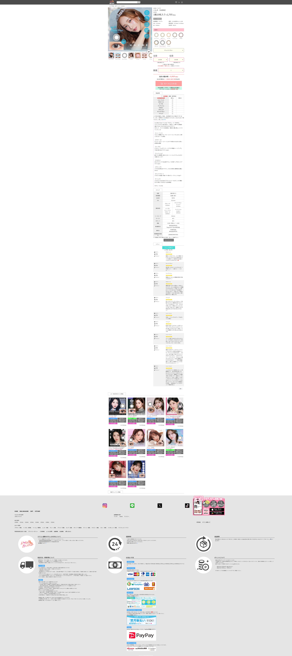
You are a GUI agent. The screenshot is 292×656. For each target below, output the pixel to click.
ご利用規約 (42, 531)
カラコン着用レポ (206, 522)
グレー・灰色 (53, 527)
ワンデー (116, 516)
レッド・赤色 (45, 527)
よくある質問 (49, 531)
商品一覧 (114, 6)
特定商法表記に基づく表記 (20, 531)
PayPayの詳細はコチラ (150, 629)
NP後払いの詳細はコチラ (132, 596)
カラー (156, 30)
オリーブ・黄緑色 (78, 527)
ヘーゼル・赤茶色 (27, 527)
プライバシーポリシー (33, 531)
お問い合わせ (68, 531)
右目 (171, 56)
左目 (155, 56)
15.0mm (52, 522)
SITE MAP (37, 511)
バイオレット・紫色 (112, 527)
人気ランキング (18, 516)
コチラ (164, 119)
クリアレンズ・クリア (123, 527)
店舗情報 (56, 531)
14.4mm (37, 522)
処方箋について (41, 543)
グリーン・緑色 (86, 527)
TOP (110, 6)
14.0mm (16, 522)
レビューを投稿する (168, 247)
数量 (155, 70)
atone (150, 613)
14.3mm (32, 522)
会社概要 (61, 531)
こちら (48, 600)
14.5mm (42, 522)
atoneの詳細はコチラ (131, 615)
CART (31, 511)
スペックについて (169, 240)
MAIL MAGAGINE (24, 511)
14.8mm (47, 522)
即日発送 (199, 522)
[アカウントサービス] (182, 2)
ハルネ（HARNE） (121, 6)
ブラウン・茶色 (18, 527)
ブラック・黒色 (60, 527)
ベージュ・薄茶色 (37, 527)
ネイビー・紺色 (95, 527)
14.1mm (21, 522)
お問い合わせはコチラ (132, 543)
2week (121, 516)
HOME (16, 511)
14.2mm (26, 522)
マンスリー (126, 516)
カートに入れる (170, 83)
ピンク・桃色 (69, 527)
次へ (181, 388)
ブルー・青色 (103, 527)
